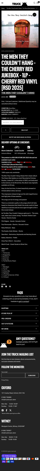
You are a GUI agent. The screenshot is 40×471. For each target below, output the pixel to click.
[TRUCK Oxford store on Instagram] (2, 411)
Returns (4, 328)
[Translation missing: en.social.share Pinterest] (10, 286)
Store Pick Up (6, 313)
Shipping (4, 308)
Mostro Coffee (6, 413)
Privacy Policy (4, 380)
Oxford (6, 387)
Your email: (4, 372)
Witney (6, 420)
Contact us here (22, 341)
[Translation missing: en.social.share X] (6, 286)
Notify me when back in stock (20, 137)
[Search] (34, 3)
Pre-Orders (6, 318)
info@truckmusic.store (8, 399)
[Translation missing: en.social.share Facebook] (2, 286)
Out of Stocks (7, 323)
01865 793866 (6, 397)
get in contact (24, 301)
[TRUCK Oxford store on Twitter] (10, 411)
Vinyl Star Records (7, 51)
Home (3, 8)
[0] (37, 3)
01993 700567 (6, 430)
